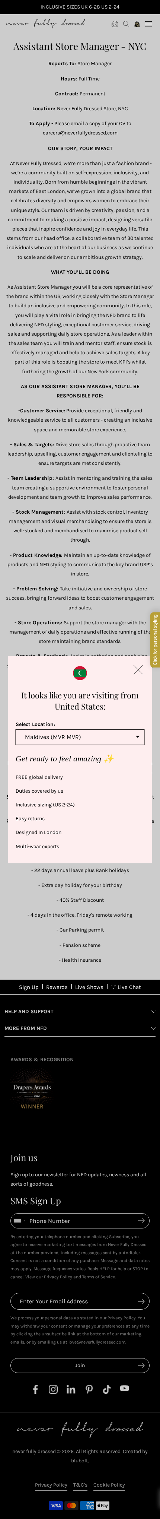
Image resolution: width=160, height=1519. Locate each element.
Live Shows (89, 987)
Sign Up (29, 987)
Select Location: (35, 724)
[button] (138, 670)
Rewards (57, 987)
